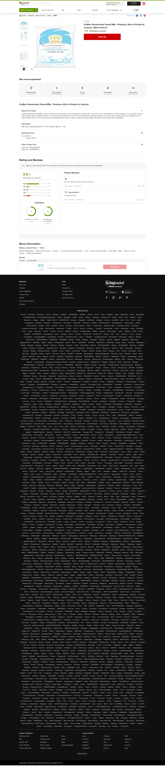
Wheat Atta (44, 736)
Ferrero (106, 748)
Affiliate (21, 298)
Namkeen (43, 742)
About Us (22, 285)
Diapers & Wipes (46, 748)
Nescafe (106, 736)
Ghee (63, 736)
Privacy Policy (24, 294)
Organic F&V (23, 742)
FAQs (64, 285)
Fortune (127, 745)
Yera (105, 742)
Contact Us (66, 288)
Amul (84, 736)
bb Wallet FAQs (67, 291)
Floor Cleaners (24, 745)
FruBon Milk (31, 260)
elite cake (107, 739)
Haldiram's (86, 748)
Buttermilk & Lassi (43, 251)
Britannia (85, 745)
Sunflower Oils (24, 736)
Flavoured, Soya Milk (99, 251)
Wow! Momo (108, 745)
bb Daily (22, 304)
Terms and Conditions (26, 301)
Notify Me (102, 37)
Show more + (82, 753)
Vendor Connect (68, 298)
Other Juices (44, 745)
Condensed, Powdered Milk (71, 251)
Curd (86, 251)
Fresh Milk (113, 251)
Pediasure (128, 739)
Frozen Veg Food (25, 748)
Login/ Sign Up (134, 3)
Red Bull (85, 739)
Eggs (63, 742)
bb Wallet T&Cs (67, 294)
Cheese (55, 251)
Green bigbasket (25, 291)
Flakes (63, 739)
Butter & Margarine (27, 251)
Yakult (127, 742)
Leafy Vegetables (67, 745)
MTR (126, 736)
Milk (121, 251)
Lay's (126, 748)
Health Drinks (45, 739)
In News (22, 288)
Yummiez (85, 742)
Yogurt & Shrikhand (33, 253)
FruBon (87, 21)
